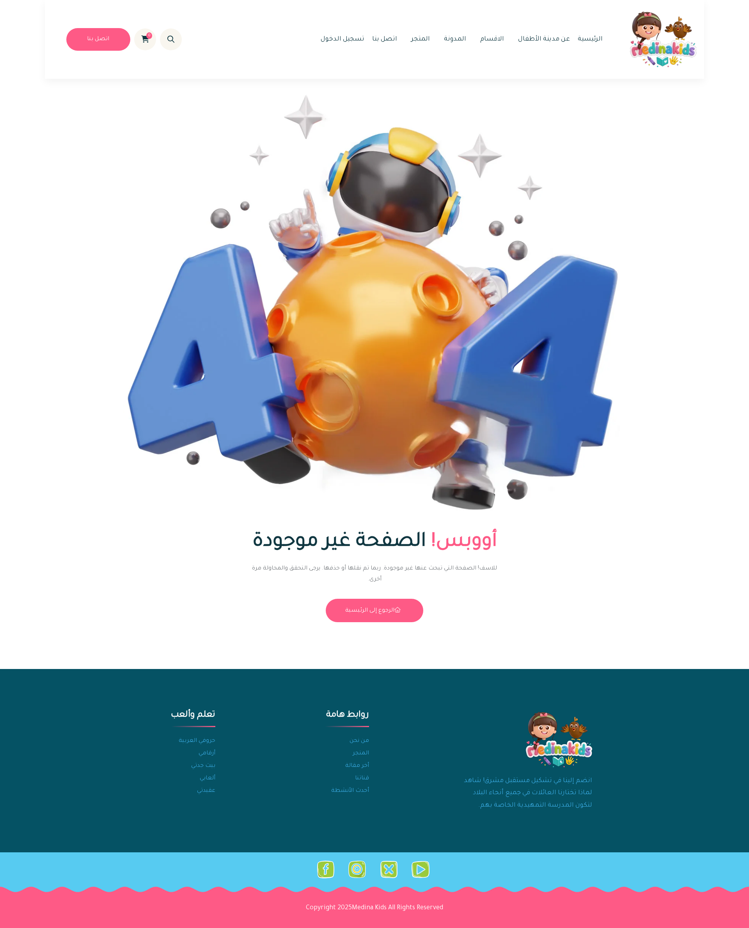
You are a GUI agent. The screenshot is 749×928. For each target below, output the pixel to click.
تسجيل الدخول (342, 39)
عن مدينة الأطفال (544, 39)
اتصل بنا (384, 39)
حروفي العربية (197, 741)
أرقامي (207, 754)
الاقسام (492, 39)
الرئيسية (590, 39)
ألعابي (207, 778)
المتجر (420, 39)
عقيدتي (206, 791)
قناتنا (362, 778)
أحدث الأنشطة (350, 791)
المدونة (455, 39)
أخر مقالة (357, 766)
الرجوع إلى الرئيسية (369, 611)
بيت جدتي (203, 766)
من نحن (359, 741)
